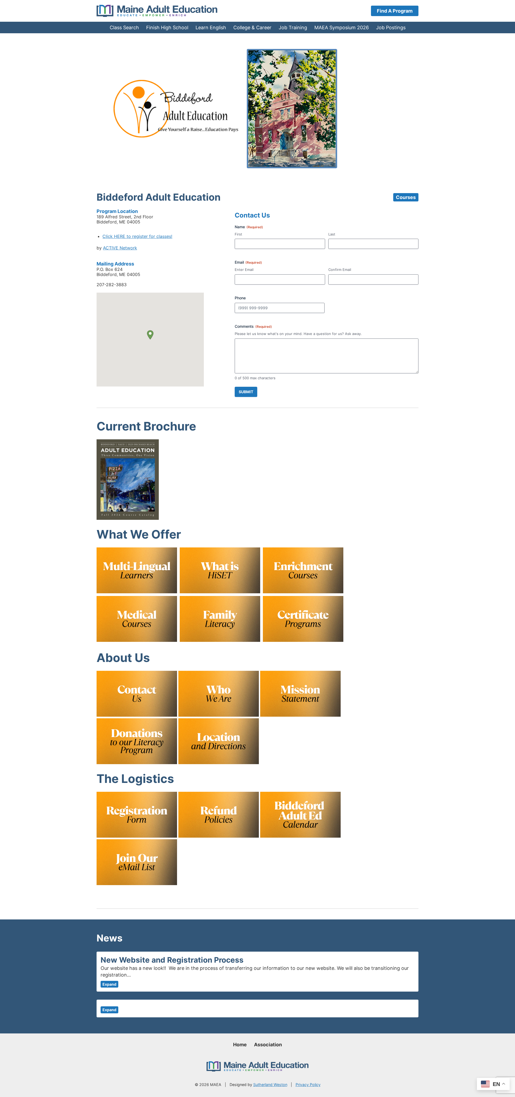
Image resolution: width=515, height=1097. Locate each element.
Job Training (293, 27)
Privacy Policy (308, 1084)
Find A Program (395, 11)
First (238, 234)
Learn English (211, 27)
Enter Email (244, 269)
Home (240, 1044)
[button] (150, 335)
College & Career (252, 27)
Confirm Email (339, 269)
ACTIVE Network (120, 248)
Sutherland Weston (270, 1084)
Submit (246, 391)
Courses (406, 197)
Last (331, 234)
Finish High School (167, 27)
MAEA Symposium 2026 (341, 27)
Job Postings (391, 27)
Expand (109, 984)
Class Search (124, 27)
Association (268, 1044)
